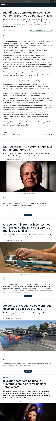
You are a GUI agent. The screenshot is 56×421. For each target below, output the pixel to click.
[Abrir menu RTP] (28, 1)
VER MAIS (28, 215)
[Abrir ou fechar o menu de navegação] (54, 5)
